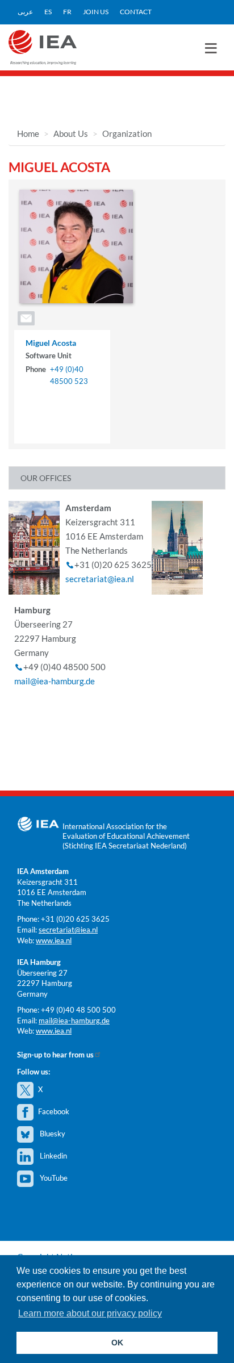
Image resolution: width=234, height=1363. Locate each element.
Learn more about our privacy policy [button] (90, 1313)
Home (28, 133)
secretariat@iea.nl (99, 579)
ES (48, 11)
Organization (127, 133)
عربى (25, 11)
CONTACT (136, 11)
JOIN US (95, 11)
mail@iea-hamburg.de (54, 681)
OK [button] (117, 1342)
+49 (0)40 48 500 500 (78, 1009)
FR (67, 11)
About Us (70, 133)
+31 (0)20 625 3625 (75, 918)
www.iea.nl (54, 940)
